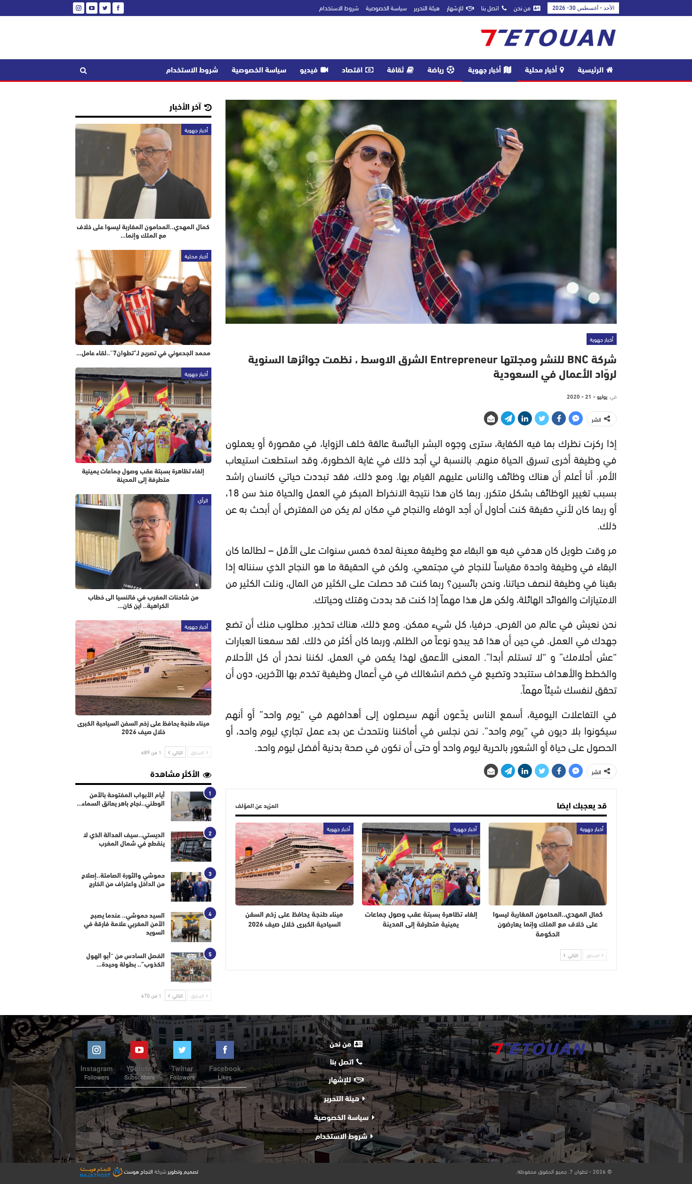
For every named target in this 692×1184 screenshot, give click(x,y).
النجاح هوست (137, 1171)
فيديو (309, 70)
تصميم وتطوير (183, 1171)
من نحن (522, 7)
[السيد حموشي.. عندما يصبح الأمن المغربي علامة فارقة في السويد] (191, 927)
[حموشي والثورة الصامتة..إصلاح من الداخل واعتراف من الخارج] (191, 887)
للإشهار (455, 7)
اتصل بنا (490, 7)
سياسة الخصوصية (386, 7)
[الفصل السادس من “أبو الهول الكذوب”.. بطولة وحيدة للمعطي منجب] (191, 967)
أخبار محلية (541, 70)
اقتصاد (352, 70)
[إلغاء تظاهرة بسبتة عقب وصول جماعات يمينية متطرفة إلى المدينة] (421, 864)
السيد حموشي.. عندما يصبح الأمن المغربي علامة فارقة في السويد (124, 924)
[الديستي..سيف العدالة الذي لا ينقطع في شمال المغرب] (191, 847)
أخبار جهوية (484, 70)
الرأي (203, 500)
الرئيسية (590, 70)
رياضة (435, 70)
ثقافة (395, 70)
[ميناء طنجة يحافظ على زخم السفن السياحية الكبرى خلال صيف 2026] (294, 864)
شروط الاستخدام (339, 7)
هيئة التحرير (427, 7)
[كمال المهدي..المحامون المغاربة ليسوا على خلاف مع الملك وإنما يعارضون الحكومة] (548, 864)
